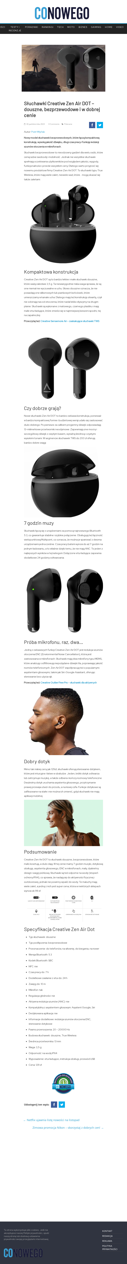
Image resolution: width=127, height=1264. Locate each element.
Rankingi (47, 27)
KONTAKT (107, 1230)
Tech (60, 27)
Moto (71, 27)
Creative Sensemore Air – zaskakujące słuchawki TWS (70, 321)
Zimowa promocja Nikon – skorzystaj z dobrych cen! (68, 1127)
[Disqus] (63, 1174)
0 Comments (53, 124)
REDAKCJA (107, 1235)
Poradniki (31, 27)
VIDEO (120, 27)
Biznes (83, 27)
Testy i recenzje (15, 29)
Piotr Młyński (38, 131)
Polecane (68, 124)
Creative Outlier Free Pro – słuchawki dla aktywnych (69, 682)
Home (108, 27)
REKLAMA (107, 1240)
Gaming (96, 27)
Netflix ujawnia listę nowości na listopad (51, 1120)
